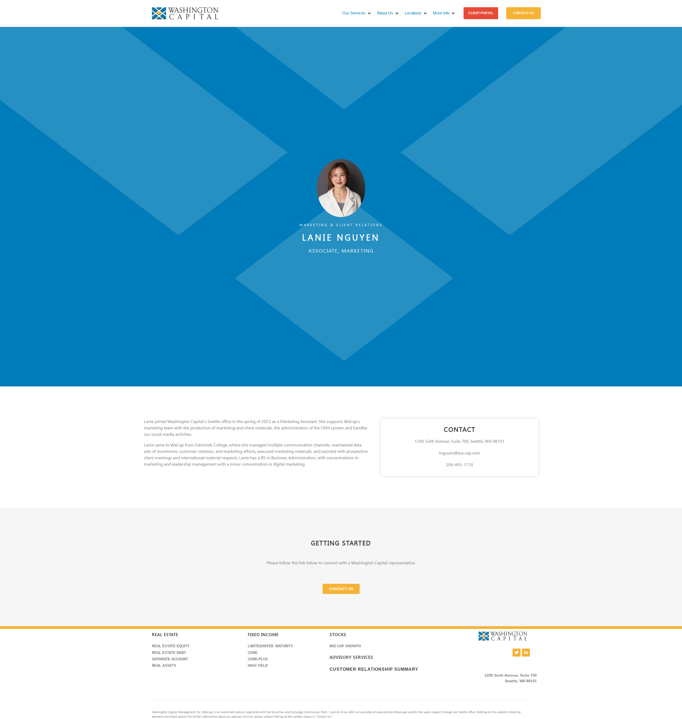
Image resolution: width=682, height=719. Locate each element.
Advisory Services (351, 657)
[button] (357, 13)
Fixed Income (263, 634)
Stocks (338, 634)
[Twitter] (517, 653)
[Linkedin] (526, 653)
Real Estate (165, 634)
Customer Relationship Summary (374, 669)
